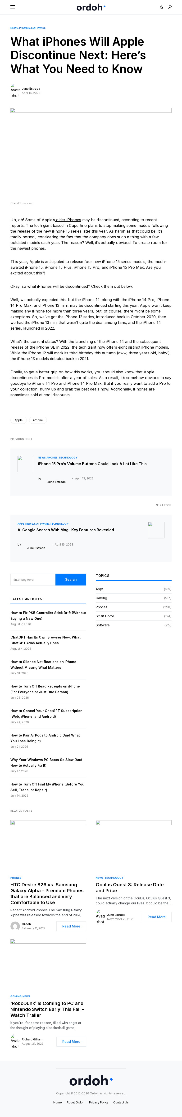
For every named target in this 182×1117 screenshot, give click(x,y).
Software (38, 27)
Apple (18, 420)
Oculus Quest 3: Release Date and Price (130, 887)
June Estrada (31, 88)
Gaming (101, 598)
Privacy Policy (99, 1102)
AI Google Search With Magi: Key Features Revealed (66, 529)
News (14, 27)
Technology (68, 457)
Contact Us (121, 1102)
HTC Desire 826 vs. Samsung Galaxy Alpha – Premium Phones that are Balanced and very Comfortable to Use (47, 893)
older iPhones (68, 219)
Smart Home (105, 616)
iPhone (38, 420)
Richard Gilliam (32, 1039)
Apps (21, 523)
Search (71, 579)
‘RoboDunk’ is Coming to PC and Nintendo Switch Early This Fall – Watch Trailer (47, 1009)
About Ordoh (75, 1102)
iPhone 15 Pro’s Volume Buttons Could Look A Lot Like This (92, 463)
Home (57, 1102)
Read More (71, 926)
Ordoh (26, 924)
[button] (12, 7)
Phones (24, 27)
